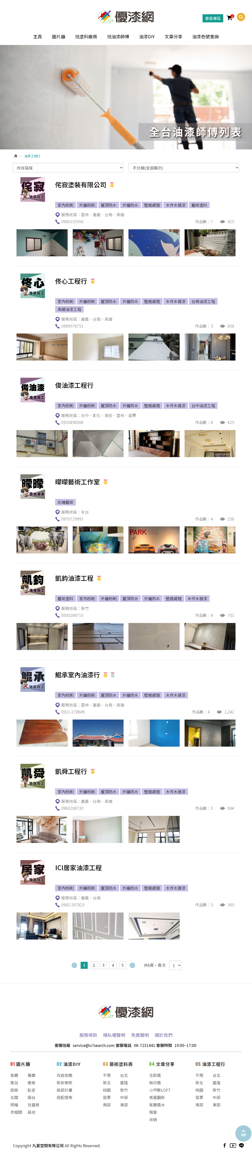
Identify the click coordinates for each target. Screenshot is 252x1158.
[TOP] (243, 1133)
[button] (238, 17)
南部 (107, 1105)
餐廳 (31, 1075)
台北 (124, 1075)
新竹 (124, 1090)
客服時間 (164, 1045)
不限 (107, 1075)
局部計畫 (64, 1090)
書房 (31, 1083)
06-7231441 (144, 1045)
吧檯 (14, 1105)
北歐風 (155, 1075)
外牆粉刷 (87, 205)
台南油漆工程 (203, 301)
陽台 (31, 1097)
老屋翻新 (157, 1097)
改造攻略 (64, 1075)
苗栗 (107, 1097)
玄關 (14, 1097)
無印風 (155, 1083)
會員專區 (213, 18)
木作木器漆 (176, 205)
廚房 (14, 1090)
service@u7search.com (94, 1045)
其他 (31, 1112)
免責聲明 (140, 1035)
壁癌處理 (152, 205)
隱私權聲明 (114, 1035)
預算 (153, 1112)
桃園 (107, 1090)
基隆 (124, 1083)
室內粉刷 (65, 205)
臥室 (31, 1090)
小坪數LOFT (160, 1090)
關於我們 (164, 1035)
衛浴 (14, 1083)
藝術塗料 (199, 205)
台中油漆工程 (203, 405)
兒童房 (33, 1105)
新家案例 (64, 1083)
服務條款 (88, 1035)
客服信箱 (62, 1045)
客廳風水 (157, 1105)
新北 (107, 1083)
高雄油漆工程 (69, 309)
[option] (126, 97)
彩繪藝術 (65, 502)
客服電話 (123, 1045)
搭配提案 (64, 1097)
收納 (153, 1119)
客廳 (14, 1075)
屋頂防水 (109, 205)
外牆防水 (130, 205)
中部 (124, 1097)
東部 (124, 1105)
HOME (126, 16)
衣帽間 (16, 1112)
